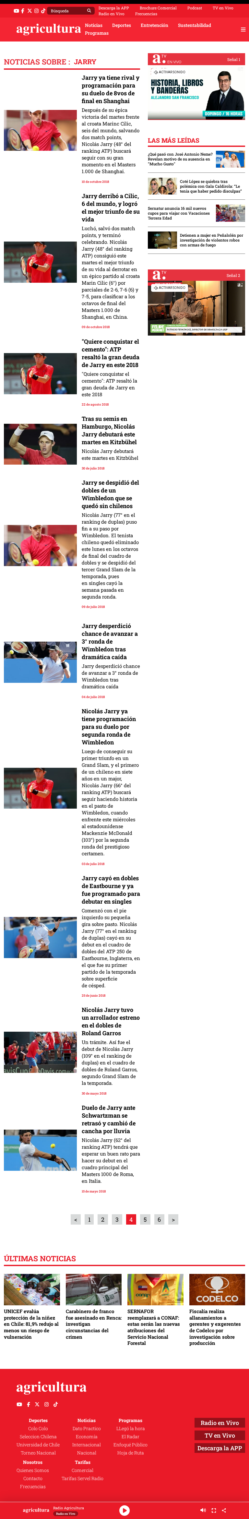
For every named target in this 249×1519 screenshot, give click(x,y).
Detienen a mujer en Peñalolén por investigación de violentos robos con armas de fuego (211, 240)
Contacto (32, 1478)
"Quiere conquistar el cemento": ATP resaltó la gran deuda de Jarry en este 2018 (110, 353)
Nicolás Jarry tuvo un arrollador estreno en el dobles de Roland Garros (111, 1021)
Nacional (86, 1453)
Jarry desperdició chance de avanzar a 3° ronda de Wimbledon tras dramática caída (110, 641)
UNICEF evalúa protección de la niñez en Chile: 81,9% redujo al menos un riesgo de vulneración (31, 1324)
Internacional (86, 1445)
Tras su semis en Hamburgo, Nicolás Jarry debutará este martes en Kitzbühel (109, 430)
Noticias (93, 25)
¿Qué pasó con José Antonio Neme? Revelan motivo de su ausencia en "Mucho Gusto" (180, 159)
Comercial (82, 1470)
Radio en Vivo (111, 14)
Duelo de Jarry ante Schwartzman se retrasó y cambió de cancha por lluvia (109, 1119)
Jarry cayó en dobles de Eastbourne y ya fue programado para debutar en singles (111, 889)
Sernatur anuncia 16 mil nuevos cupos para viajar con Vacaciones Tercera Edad (179, 213)
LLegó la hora (130, 1428)
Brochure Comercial (158, 8)
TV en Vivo (223, 8)
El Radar (130, 1437)
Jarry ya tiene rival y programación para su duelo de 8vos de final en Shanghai (110, 89)
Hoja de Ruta (130, 1453)
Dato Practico (87, 1428)
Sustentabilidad (194, 25)
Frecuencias (146, 14)
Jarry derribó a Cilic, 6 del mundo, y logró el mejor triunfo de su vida (111, 207)
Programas (97, 33)
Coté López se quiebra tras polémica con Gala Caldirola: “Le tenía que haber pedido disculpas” (211, 186)
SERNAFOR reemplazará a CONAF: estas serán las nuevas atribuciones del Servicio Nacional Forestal (153, 1327)
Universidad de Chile (38, 1445)
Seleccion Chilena (38, 1437)
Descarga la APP (114, 7)
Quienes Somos (33, 1470)
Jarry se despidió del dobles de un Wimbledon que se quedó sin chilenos (110, 494)
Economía (87, 1437)
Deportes (121, 25)
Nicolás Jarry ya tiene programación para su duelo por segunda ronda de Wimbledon (109, 726)
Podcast (194, 8)
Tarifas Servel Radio (82, 1478)
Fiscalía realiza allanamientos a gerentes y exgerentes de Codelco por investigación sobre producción (215, 1327)
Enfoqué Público (130, 1445)
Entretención (154, 25)
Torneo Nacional (38, 1453)
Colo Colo (38, 1428)
